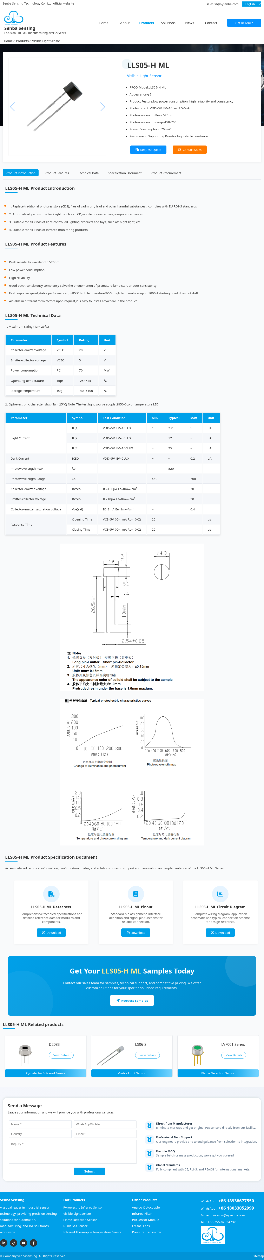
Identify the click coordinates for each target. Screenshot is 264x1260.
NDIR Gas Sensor (75, 1226)
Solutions (168, 22)
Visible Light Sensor (46, 41)
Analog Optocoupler (146, 1207)
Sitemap (258, 1256)
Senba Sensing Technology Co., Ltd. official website (38, 3)
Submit (89, 1171)
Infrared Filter (142, 1213)
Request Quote (150, 150)
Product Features (57, 173)
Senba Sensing (12, 1199)
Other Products (144, 1199)
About (125, 22)
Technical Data (88, 173)
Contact (211, 22)
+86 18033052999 (236, 1208)
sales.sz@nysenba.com (222, 4)
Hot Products (74, 1199)
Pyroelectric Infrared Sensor (83, 1207)
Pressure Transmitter (146, 1232)
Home (103, 22)
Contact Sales (192, 150)
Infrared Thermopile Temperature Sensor (92, 1232)
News (189, 22)
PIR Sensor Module (145, 1220)
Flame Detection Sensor (80, 1220)
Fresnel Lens (141, 1226)
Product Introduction (20, 173)
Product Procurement (166, 173)
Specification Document (124, 173)
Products (146, 22)
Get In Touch (244, 23)
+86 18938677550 (236, 1201)
